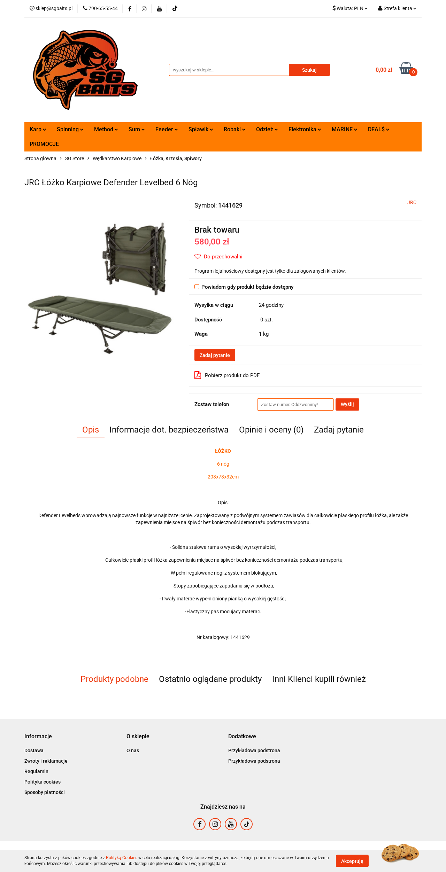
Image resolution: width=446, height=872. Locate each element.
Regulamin (36, 771)
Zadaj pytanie (215, 355)
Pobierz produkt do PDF (232, 375)
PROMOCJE (44, 144)
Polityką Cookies (121, 857)
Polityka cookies (42, 782)
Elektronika (303, 129)
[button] (38, 736)
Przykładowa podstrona (254, 750)
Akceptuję (352, 861)
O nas (132, 750)
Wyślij (347, 404)
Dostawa (34, 750)
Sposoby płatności (44, 792)
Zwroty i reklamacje (46, 761)
